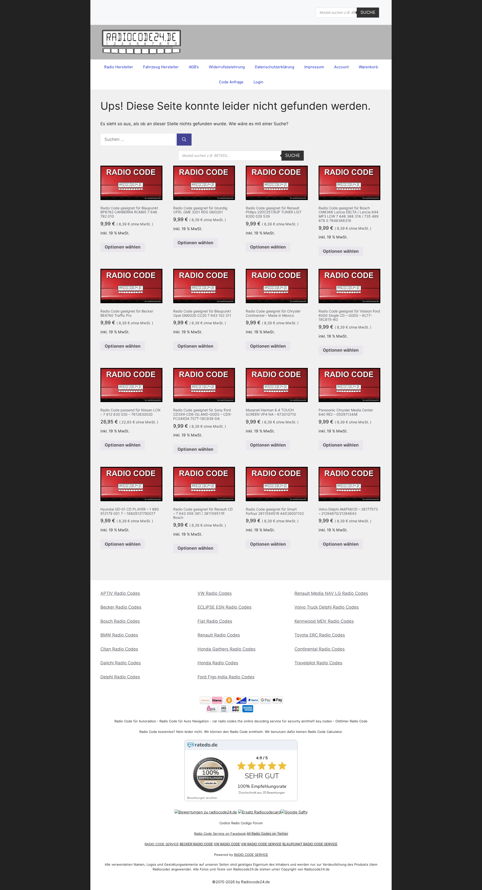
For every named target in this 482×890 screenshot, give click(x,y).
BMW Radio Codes (119, 635)
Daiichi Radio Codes (120, 662)
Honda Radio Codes (218, 662)
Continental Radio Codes (319, 649)
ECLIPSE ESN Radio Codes (225, 607)
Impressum (314, 67)
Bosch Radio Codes (120, 621)
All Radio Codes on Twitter (267, 834)
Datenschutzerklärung (274, 67)
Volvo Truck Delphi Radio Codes (326, 607)
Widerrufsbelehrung (227, 67)
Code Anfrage (231, 82)
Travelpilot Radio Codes (318, 662)
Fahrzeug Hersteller (161, 67)
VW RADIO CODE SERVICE (261, 844)
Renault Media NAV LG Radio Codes (331, 593)
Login (258, 82)
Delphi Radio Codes (120, 676)
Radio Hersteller (118, 67)
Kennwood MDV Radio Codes (324, 621)
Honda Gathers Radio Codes (227, 649)
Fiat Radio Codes (215, 621)
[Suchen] (184, 140)
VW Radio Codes (215, 593)
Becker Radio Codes (120, 607)
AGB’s (194, 67)
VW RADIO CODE (227, 844)
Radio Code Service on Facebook (220, 834)
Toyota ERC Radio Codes (319, 635)
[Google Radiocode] (294, 812)
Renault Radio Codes (219, 635)
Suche (367, 12)
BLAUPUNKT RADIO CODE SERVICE (309, 844)
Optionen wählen (123, 246)
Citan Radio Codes (119, 649)
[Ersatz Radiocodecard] (259, 812)
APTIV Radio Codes (120, 593)
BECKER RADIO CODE (196, 844)
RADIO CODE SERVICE (162, 844)
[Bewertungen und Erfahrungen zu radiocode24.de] (205, 812)
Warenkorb (368, 67)
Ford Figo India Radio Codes (226, 676)
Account (341, 67)
